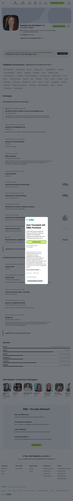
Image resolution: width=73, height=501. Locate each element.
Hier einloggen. (29, 247)
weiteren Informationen (34, 265)
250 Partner (39, 252)
